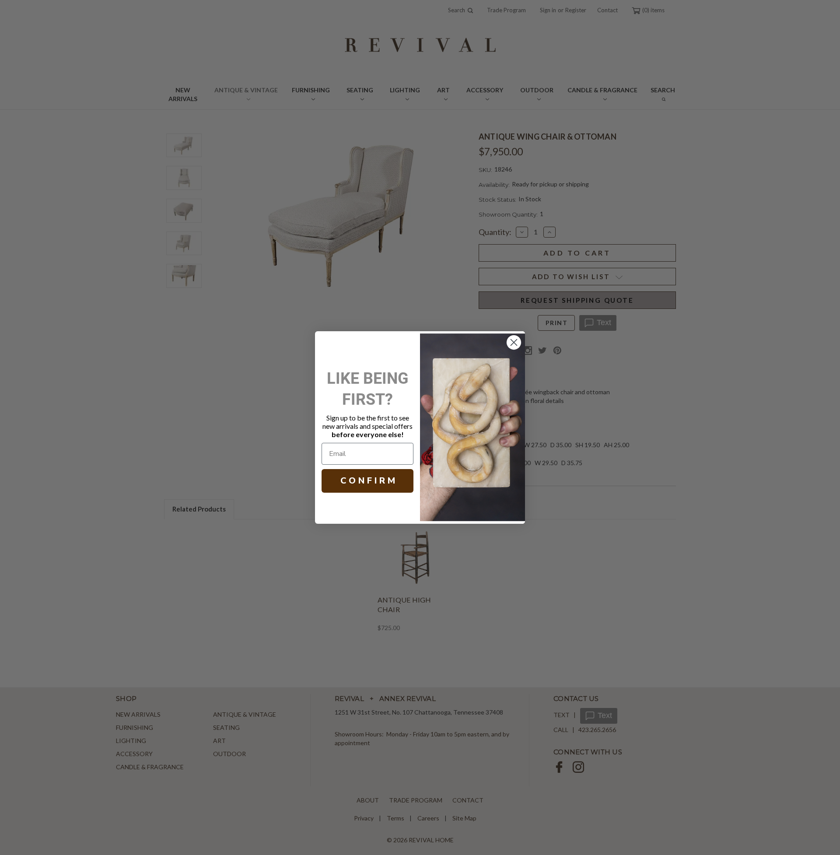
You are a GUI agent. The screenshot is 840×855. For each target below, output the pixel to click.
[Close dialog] (514, 342)
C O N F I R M (367, 481)
